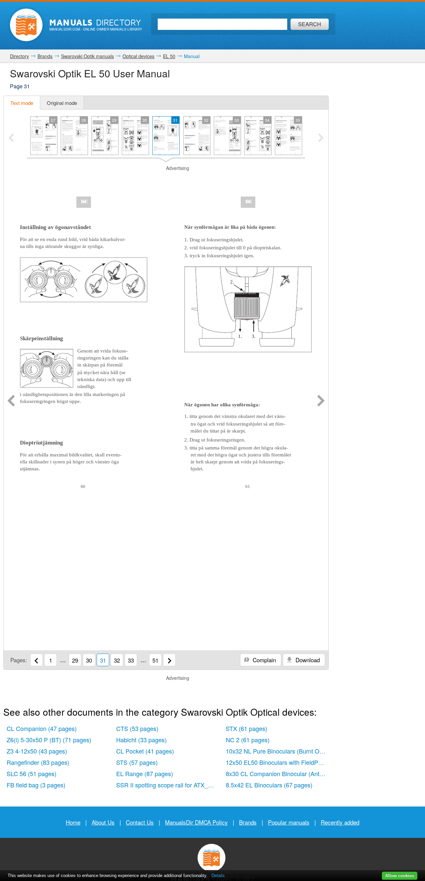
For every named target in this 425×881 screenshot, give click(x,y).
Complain (263, 660)
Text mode (21, 102)
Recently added (340, 822)
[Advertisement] (166, 180)
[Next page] (321, 401)
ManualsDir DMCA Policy (196, 822)
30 (89, 660)
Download (307, 660)
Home (73, 822)
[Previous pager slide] (11, 138)
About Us (103, 822)
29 (75, 660)
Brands (248, 822)
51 (155, 660)
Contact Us (140, 822)
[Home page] (26, 25)
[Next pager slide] (321, 138)
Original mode (62, 102)
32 (117, 660)
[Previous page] (11, 401)
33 (131, 660)
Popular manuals (288, 822)
